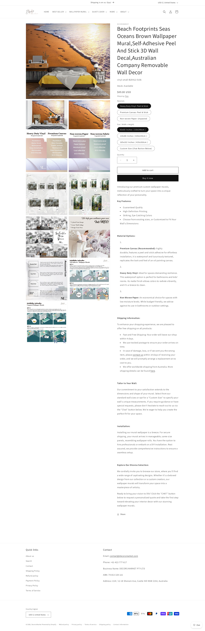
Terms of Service (33, 590)
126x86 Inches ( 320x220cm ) (133, 136)
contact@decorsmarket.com (124, 556)
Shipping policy (105, 624)
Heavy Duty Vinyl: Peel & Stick (134, 106)
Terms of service (90, 624)
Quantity (120, 154)
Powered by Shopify (49, 625)
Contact (29, 566)
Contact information (120, 624)
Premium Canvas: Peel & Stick (134, 112)
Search (29, 561)
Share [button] (123, 514)
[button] (59, 12)
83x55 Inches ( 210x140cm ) (133, 129)
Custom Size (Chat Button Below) (136, 148)
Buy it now (148, 178)
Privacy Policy (32, 585)
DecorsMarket (37, 625)
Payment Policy (32, 581)
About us (30, 556)
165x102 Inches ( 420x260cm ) (134, 142)
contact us (138, 354)
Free (127, 96)
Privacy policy (77, 624)
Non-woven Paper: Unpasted (133, 118)
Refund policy (32, 575)
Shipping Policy (33, 571)
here (152, 370)
